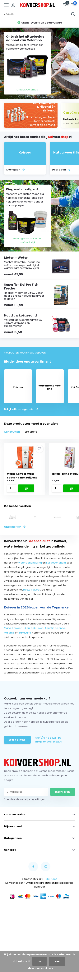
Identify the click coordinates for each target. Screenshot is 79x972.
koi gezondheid (56, 562)
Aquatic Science (55, 628)
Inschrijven (62, 792)
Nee (56, 961)
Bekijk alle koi (17, 740)
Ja (39, 961)
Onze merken (13, 527)
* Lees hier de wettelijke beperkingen (24, 799)
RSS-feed (52, 879)
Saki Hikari (37, 628)
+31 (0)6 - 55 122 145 (48, 738)
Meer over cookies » (40, 968)
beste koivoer (31, 589)
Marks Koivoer (13, 628)
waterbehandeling (30, 562)
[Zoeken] (73, 14)
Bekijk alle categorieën (19, 409)
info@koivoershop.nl (48, 741)
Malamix (9, 632)
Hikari (26, 628)
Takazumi (25, 632)
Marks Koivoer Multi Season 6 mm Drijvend (22, 475)
